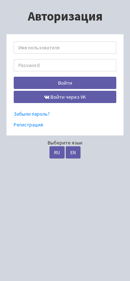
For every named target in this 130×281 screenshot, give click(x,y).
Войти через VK (67, 97)
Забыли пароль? (32, 114)
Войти (65, 83)
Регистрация (28, 124)
